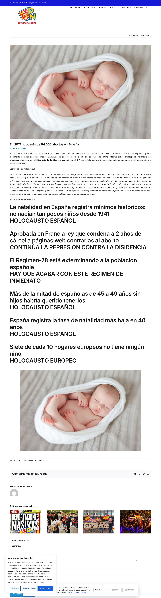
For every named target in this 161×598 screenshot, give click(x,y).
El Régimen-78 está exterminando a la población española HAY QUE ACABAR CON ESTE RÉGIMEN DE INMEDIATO (73, 270)
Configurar (129, 590)
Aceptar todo (100, 590)
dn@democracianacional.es (38, 3)
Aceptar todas (46, 588)
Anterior (135, 35)
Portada (31, 461)
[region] (31, 573)
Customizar (14, 588)
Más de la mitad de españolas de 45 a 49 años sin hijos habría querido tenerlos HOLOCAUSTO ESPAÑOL (75, 300)
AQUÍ (32, 169)
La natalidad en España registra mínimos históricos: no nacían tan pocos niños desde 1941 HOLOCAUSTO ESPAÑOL (78, 214)
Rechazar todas (29, 588)
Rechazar (115, 590)
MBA (15, 461)
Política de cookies (78, 592)
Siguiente (145, 35)
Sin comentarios (41, 461)
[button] (147, 7)
